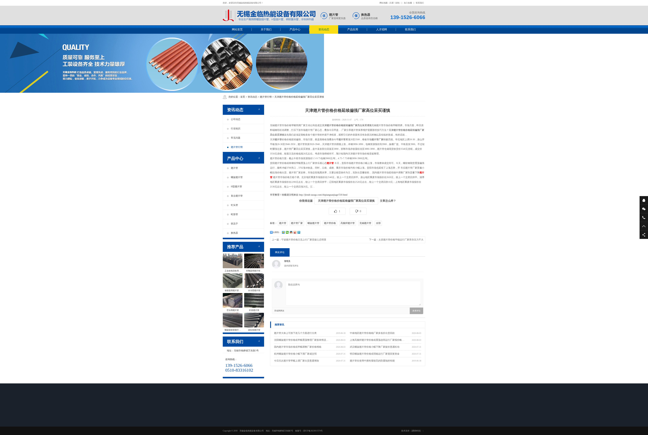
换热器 (234, 233)
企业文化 (232, 424)
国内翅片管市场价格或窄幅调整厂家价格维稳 (297, 347)
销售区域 (232, 433)
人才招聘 (381, 29)
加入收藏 (408, 3)
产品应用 (352, 29)
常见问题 (235, 138)
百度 (392, 3)
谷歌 (397, 3)
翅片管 (234, 168)
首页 (242, 97)
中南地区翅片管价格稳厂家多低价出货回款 (372, 333)
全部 (378, 223)
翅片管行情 (266, 97)
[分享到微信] (287, 232)
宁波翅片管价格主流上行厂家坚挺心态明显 (303, 239)
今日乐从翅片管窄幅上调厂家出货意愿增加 (296, 360)
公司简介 (232, 419)
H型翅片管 (236, 186)
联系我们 (420, 3)
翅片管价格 (330, 223)
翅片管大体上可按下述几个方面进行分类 (295, 333)
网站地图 (384, 3)
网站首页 (237, 29)
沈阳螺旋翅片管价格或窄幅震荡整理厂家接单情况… (301, 340)
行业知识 (235, 128)
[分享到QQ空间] (283, 232)
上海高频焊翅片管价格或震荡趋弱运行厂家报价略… (377, 340)
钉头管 (234, 205)
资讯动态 (323, 29)
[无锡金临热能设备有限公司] (272, 15)
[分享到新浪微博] (295, 232)
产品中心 (295, 29)
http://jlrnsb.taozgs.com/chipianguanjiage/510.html (323, 195)
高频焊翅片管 (348, 223)
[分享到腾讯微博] (299, 232)
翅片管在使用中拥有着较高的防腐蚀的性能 (372, 360)
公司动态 (235, 119)
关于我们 (266, 29)
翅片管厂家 (377, 139)
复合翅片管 (237, 196)
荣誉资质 (232, 428)
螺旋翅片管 (237, 177)
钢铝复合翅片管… (307, 433)
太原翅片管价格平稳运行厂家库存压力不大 (401, 239)
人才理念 (327, 419)
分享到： (277, 232)
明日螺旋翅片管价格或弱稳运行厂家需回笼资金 (374, 354)
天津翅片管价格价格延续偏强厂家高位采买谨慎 (299, 97)
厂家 (293, 149)
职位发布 (327, 424)
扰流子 (234, 223)
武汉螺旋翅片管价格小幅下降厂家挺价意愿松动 (374, 347)
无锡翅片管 (365, 223)
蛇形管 (234, 214)
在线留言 (351, 419)
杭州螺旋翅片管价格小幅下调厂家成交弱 (295, 354)
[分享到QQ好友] (291, 232)
